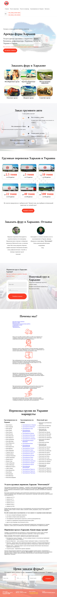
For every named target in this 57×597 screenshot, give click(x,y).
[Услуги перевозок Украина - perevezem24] (6, 3)
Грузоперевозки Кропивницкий (26, 446)
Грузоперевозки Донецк (28, 433)
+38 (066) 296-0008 (33, 593)
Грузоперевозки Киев (28, 443)
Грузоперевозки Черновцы (29, 472)
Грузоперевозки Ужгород (28, 436)
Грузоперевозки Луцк (28, 428)
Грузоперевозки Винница (29, 426)
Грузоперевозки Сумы (28, 459)
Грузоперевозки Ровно (28, 457)
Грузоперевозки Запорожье (29, 438)
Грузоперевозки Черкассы (29, 469)
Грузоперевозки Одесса (28, 453)
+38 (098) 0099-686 (33, 592)
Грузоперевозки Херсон (28, 464)
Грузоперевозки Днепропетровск (26, 431)
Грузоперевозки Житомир (29, 435)
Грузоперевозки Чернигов (29, 471)
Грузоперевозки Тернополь (29, 460)
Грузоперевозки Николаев (29, 451)
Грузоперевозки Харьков (28, 462)
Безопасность (16, 326)
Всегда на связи (16, 322)
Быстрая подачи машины (18, 321)
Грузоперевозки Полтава (28, 455)
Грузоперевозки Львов (28, 450)
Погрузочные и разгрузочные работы (21, 323)
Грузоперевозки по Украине (29, 425)
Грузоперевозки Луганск (28, 448)
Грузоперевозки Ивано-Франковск (28, 441)
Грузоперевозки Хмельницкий (26, 467)
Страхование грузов (17, 325)
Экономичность (16, 327)
